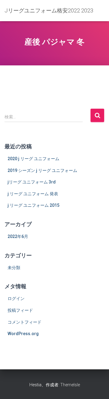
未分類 (14, 267)
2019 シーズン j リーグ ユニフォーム (42, 170)
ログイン (16, 298)
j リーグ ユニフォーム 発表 (33, 193)
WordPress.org (23, 333)
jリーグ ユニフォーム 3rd (32, 182)
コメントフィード (24, 322)
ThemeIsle (70, 384)
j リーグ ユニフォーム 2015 (33, 205)
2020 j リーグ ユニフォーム (33, 158)
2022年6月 (18, 236)
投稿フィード (20, 310)
